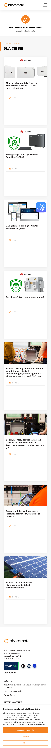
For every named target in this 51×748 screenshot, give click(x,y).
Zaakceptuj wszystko (25, 730)
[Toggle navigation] (43, 5)
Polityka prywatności (13, 691)
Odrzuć (25, 743)
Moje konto (9, 681)
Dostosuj (25, 736)
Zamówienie (9, 695)
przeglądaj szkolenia (25, 31)
